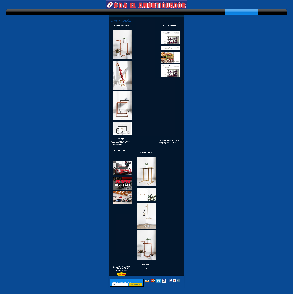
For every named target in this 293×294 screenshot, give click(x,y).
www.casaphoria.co (116, 144)
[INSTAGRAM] (178, 280)
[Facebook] (170, 280)
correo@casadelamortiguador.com (121, 267)
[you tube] (174, 280)
